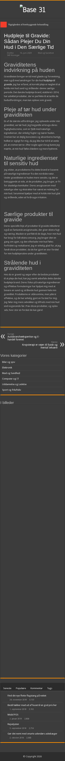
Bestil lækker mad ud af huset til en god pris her (32, 705)
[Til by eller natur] (55, 433)
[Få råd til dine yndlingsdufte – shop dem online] (40, 412)
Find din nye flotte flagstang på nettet (27, 695)
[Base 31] (32, 9)
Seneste (7, 688)
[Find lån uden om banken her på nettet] (55, 443)
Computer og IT (10, 378)
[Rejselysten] (4, 724)
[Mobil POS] (4, 715)
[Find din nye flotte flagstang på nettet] (4, 696)
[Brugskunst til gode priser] (40, 443)
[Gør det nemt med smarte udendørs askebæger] (4, 734)
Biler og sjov (8, 362)
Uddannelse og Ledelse (14, 384)
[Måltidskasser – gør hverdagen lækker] (25, 541)
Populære (21, 688)
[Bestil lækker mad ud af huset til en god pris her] (4, 705)
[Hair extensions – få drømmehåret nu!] (55, 412)
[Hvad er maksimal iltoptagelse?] (9, 412)
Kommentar (37, 688)
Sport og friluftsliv (11, 389)
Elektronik (7, 367)
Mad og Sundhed (46, 53)
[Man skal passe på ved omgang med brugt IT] (40, 422)
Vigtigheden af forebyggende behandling (28, 24)
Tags (49, 688)
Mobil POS (13, 714)
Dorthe (10, 53)
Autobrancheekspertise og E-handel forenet (24, 337)
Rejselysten (13, 724)
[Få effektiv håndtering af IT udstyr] (55, 422)
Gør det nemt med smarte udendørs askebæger (32, 733)
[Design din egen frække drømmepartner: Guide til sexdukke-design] (40, 433)
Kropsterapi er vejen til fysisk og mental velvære (39, 345)
